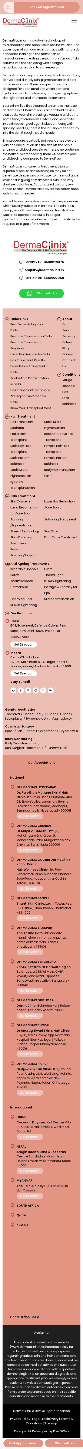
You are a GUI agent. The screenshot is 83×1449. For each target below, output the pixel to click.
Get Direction (23, 644)
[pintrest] (28, 690)
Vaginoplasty (62, 718)
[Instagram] (36, 690)
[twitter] (43, 690)
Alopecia (68, 386)
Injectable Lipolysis (24, 569)
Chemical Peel (21, 599)
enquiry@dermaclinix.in (44, 270)
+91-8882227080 (50, 278)
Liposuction (13, 731)
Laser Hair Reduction (59, 501)
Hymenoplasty (37, 718)
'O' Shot (50, 714)
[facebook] (21, 690)
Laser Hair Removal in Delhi (30, 354)
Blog (65, 348)
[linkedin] (51, 690)
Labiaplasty (14, 718)
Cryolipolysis (68, 731)
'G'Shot (64, 714)
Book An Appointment (46, 7)
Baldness (69, 404)
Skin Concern (20, 501)
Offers (67, 342)
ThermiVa (12, 714)
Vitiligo (67, 380)
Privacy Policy (20, 1419)
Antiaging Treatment (60, 519)
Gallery (67, 354)
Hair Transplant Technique (30, 390)
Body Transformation (21, 743)
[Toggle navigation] (74, 22)
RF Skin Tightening (57, 581)
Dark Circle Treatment (60, 537)
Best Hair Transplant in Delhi (31, 336)
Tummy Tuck (57, 748)
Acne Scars (52, 507)
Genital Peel (32, 714)
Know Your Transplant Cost (30, 408)
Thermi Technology (25, 531)
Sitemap (50, 1423)
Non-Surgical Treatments (24, 748)
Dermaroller (19, 587)
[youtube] (13, 690)
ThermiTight (53, 575)
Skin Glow (51, 531)
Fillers (48, 569)
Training (68, 336)
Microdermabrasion (59, 599)
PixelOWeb (61, 1431)
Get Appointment (23, 1443)
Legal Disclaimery (45, 1419)
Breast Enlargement (41, 731)
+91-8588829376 (50, 262)
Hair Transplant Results (27, 360)
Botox (14, 575)
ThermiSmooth (21, 581)
